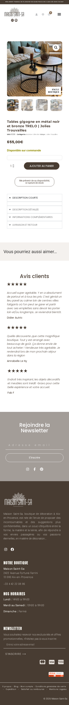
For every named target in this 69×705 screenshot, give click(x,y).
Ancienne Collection (32, 134)
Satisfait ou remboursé (32, 689)
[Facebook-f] (34, 469)
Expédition (10, 689)
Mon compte (27, 686)
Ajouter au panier (42, 166)
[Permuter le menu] (59, 14)
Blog (16, 686)
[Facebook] (16, 20)
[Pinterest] (41, 469)
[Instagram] (12, 20)
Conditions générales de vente (51, 686)
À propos (7, 686)
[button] (56, 47)
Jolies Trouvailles (52, 134)
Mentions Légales (58, 689)
